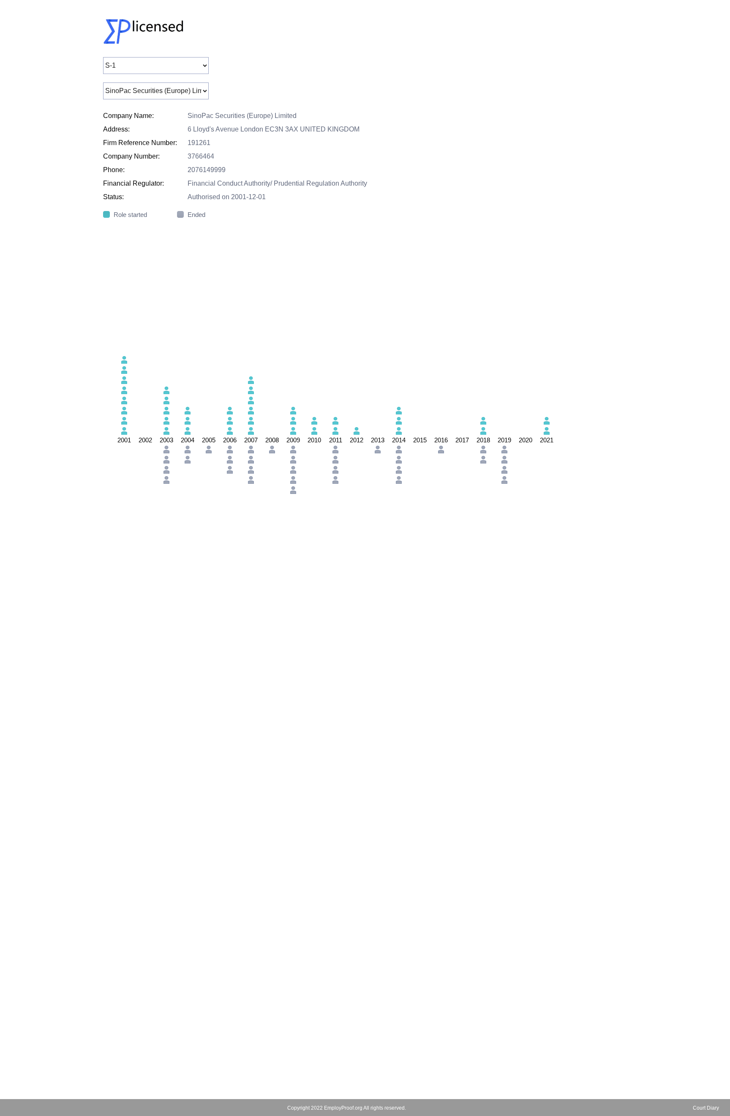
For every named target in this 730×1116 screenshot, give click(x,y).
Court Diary (706, 1108)
